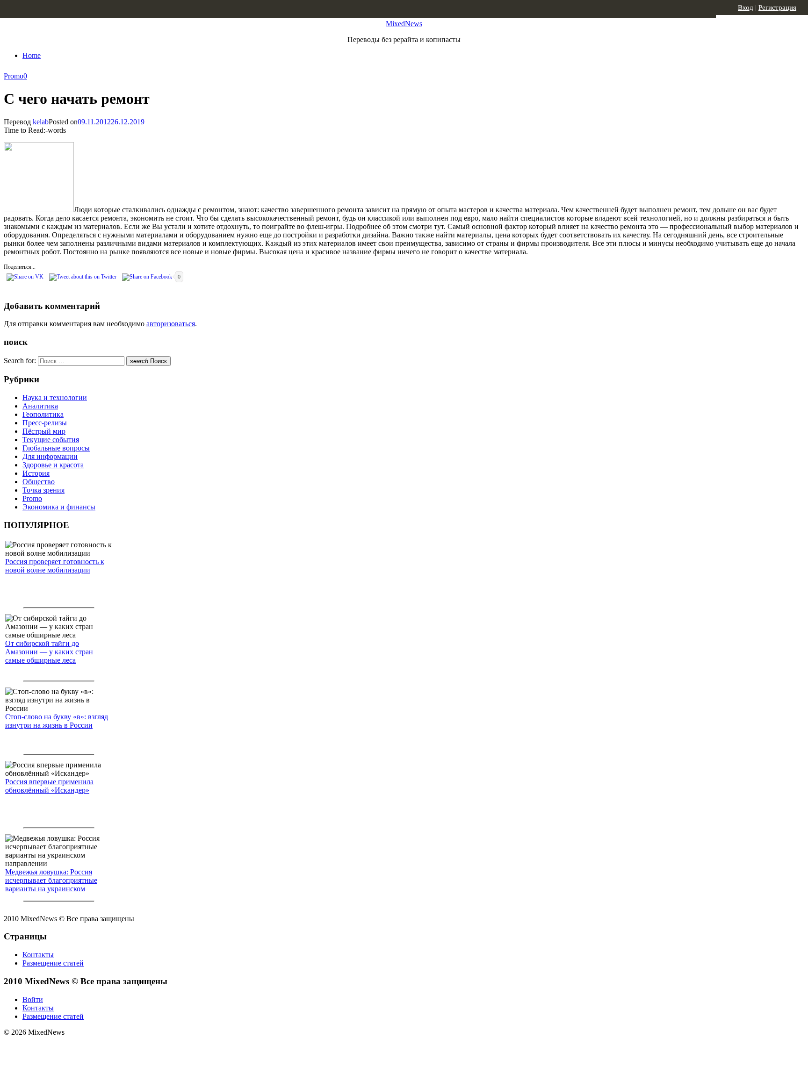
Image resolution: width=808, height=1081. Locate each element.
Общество (38, 482)
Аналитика (40, 406)
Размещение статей (53, 963)
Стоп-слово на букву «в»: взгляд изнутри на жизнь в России (56, 721)
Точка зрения (43, 490)
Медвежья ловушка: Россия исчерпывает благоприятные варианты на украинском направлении (51, 884)
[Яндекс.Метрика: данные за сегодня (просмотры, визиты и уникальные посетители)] (77, 1049)
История (36, 473)
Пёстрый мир (43, 431)
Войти (32, 999)
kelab (41, 122)
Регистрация (777, 7)
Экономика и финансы (58, 507)
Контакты (38, 955)
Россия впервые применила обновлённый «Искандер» (49, 786)
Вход (745, 7)
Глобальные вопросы (56, 448)
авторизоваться (170, 324)
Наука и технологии (54, 397)
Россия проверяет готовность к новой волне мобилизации (54, 566)
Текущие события (50, 440)
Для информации (50, 456)
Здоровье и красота (53, 465)
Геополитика (43, 414)
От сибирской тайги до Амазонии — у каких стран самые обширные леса (49, 651)
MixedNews (404, 24)
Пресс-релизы (44, 423)
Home (31, 55)
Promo (13, 76)
